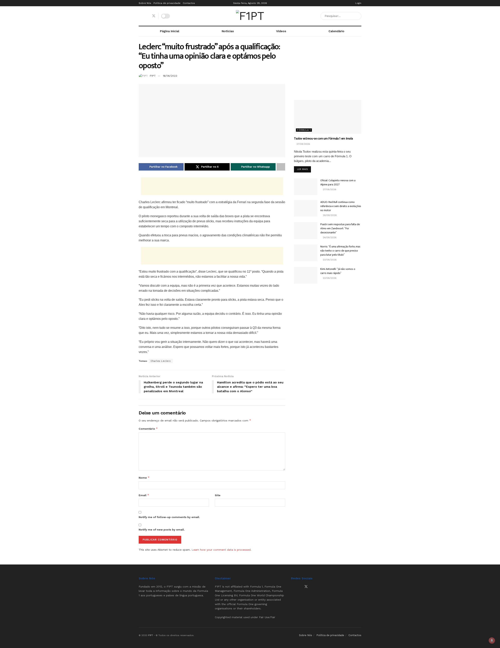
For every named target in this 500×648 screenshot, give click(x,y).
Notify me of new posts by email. (162, 529)
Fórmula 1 (304, 130)
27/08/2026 (303, 144)
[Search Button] (357, 16)
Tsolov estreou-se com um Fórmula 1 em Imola (323, 138)
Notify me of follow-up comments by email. (169, 517)
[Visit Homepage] (250, 16)
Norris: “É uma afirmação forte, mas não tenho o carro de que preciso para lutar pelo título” (340, 250)
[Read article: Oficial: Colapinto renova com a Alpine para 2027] (305, 186)
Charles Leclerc (161, 361)
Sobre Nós (145, 3)
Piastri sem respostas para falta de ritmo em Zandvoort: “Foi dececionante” (340, 228)
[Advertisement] (212, 186)
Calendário (336, 31)
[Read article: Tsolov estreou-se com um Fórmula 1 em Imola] (327, 117)
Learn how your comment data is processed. (221, 549)
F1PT (153, 75)
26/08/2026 (329, 215)
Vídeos (281, 31)
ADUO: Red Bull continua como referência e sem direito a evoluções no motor (340, 206)
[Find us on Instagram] (146, 16)
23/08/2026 (329, 259)
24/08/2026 (329, 237)
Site (218, 495)
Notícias (228, 31)
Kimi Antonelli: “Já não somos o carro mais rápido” (337, 271)
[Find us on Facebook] (140, 16)
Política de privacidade (167, 3)
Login (357, 3)
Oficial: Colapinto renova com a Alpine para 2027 (337, 182)
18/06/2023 (170, 75)
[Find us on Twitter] (153, 16)
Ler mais (304, 169)
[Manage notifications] (492, 640)
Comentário (148, 428)
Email (144, 495)
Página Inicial (169, 31)
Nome (144, 477)
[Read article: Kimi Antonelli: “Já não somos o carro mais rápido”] (305, 275)
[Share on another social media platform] (281, 167)
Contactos (189, 3)
